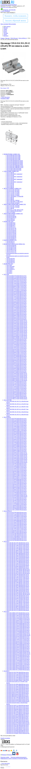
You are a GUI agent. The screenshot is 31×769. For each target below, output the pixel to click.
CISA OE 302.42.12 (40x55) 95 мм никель (16, 372)
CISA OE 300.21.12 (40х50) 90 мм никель (16, 308)
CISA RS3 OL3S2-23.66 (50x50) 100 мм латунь (17, 722)
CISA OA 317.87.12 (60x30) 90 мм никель (16, 509)
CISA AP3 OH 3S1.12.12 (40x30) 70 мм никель (17, 549)
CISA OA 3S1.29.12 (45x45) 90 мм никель (16, 527)
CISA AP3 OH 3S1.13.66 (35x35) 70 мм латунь (17, 545)
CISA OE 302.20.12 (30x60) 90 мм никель (16, 369)
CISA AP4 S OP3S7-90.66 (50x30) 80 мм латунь (17, 665)
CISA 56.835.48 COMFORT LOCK (14, 167)
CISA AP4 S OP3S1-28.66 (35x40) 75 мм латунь (17, 620)
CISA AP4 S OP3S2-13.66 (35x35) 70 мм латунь (17, 639)
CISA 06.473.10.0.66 (11, 233)
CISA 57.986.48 (10, 199)
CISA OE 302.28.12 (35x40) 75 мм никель (16, 353)
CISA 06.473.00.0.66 (11, 230)
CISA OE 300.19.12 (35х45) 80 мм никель (16, 295)
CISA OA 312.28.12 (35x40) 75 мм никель (16, 475)
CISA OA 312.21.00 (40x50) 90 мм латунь (16, 492)
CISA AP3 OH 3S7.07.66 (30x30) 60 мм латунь (17, 595)
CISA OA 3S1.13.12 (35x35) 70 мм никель (16, 519)
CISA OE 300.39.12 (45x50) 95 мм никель (16, 319)
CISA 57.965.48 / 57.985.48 (12, 200)
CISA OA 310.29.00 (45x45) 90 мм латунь (16, 439)
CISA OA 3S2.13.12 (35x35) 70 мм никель (16, 529)
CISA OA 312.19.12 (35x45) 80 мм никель (16, 483)
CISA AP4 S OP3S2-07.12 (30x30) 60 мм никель (18, 638)
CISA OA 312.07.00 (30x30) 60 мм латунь (16, 463)
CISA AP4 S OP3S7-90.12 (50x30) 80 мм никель (18, 667)
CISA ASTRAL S (10, 269)
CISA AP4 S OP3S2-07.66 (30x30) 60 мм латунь (17, 636)
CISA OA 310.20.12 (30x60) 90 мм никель (16, 446)
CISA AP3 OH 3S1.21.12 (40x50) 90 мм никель (17, 562)
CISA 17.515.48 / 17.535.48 (12, 207)
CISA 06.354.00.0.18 (11, 237)
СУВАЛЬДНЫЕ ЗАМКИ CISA (11, 171)
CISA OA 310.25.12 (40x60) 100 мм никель (16, 462)
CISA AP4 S (9, 271)
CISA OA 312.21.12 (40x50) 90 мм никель (16, 493)
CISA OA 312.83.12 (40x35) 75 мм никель (16, 478)
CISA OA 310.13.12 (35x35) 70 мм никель (16, 425)
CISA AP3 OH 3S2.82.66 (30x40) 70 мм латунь (17, 579)
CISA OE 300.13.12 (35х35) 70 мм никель (16, 282)
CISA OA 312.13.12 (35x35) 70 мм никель (16, 470)
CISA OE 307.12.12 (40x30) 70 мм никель (16, 388)
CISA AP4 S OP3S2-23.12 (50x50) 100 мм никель (18, 653)
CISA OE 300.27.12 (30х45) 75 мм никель (16, 290)
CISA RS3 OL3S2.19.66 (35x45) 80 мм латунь (17, 717)
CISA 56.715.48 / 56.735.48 (12, 189)
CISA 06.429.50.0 (10, 258)
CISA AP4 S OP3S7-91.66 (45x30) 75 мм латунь (17, 663)
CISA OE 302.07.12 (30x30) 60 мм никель (16, 340)
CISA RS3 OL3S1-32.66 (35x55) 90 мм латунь (17, 692)
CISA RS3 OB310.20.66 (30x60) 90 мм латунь (17, 694)
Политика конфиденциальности (18, 757)
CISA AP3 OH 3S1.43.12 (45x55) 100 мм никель (18, 573)
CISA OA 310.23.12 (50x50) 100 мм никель (16, 459)
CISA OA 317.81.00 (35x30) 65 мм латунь (16, 500)
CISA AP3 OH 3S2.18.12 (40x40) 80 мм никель (17, 586)
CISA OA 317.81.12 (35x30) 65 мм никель (16, 501)
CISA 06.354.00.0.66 (11, 236)
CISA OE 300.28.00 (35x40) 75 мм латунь (16, 286)
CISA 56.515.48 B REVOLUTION (14, 163)
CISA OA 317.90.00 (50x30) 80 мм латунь (16, 505)
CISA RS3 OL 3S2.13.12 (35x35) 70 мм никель (17, 708)
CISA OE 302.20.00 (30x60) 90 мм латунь (16, 368)
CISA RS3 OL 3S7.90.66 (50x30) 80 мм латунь (17, 730)
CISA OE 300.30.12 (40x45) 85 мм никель (16, 303)
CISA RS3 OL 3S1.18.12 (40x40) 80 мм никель (17, 685)
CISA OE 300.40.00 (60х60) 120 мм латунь (16, 336)
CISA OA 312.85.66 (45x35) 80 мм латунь (16, 484)
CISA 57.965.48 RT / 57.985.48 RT (14, 201)
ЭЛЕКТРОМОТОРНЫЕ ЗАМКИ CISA (13, 213)
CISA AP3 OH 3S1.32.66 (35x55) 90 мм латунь (17, 564)
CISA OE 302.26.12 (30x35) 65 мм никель (16, 343)
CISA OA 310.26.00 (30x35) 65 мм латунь (16, 421)
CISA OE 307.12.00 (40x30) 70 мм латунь (16, 386)
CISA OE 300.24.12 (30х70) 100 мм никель (16, 332)
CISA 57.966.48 (10, 197)
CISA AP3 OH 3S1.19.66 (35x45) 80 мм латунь (17, 556)
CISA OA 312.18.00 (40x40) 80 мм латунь (16, 479)
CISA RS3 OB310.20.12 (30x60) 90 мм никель (17, 696)
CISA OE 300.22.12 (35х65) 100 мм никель (16, 324)
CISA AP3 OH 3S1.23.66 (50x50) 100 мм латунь (17, 569)
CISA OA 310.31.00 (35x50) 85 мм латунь (16, 437)
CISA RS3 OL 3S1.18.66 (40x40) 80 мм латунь (17, 684)
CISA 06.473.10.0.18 (11, 234)
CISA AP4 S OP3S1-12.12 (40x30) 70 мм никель (18, 619)
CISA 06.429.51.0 (10, 259)
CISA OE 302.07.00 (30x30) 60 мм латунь (16, 339)
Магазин (5, 27)
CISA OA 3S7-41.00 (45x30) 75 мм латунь (16, 537)
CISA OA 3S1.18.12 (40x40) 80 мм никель (16, 521)
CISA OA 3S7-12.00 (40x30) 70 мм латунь (16, 536)
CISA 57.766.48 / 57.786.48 (12, 195)
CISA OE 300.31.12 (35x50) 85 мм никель (16, 300)
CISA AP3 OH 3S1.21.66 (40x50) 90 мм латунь (17, 561)
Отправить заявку (5, 98)
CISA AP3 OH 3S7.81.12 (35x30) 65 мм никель (17, 599)
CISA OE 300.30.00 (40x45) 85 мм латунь (16, 302)
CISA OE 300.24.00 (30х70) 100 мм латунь (16, 331)
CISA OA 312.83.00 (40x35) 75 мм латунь (16, 476)
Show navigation (4, 24)
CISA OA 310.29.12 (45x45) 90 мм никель (16, 441)
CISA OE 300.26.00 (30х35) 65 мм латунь (16, 278)
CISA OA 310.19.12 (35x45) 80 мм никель (16, 435)
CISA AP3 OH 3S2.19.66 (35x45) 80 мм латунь (17, 587)
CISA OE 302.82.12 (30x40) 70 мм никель (16, 351)
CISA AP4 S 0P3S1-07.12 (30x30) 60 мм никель (17, 614)
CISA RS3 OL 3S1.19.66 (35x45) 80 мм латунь (17, 686)
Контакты (5, 35)
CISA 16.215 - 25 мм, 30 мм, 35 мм (14, 209)
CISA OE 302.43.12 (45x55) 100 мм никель (16, 377)
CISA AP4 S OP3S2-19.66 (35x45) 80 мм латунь (17, 647)
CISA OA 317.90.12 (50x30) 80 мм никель (16, 507)
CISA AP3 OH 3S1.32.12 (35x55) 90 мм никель (17, 565)
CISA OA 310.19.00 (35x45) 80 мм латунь (16, 434)
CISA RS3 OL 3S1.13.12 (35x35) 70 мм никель (17, 676)
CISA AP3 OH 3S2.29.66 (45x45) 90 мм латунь (17, 590)
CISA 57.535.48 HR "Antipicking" (14, 182)
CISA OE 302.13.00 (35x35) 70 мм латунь (16, 347)
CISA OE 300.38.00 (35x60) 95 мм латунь (16, 315)
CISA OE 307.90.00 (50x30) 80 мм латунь (16, 392)
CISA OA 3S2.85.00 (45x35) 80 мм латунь (16, 530)
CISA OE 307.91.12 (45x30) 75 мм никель (16, 390)
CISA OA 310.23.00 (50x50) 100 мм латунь (16, 458)
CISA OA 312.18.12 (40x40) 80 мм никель (16, 480)
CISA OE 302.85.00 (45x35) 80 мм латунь (16, 360)
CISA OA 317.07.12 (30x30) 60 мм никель (16, 499)
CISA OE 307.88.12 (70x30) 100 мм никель (16, 398)
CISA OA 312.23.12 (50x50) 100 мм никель (16, 496)
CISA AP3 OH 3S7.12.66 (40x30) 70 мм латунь (17, 601)
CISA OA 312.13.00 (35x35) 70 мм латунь (16, 468)
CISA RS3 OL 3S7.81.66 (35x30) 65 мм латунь (17, 726)
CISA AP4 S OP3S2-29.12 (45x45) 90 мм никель (18, 651)
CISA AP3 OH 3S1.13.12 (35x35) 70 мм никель (17, 546)
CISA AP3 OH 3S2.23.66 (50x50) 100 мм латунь (17, 593)
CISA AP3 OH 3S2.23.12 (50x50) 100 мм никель (18, 594)
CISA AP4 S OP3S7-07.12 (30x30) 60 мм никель (18, 656)
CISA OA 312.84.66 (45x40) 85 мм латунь (16, 487)
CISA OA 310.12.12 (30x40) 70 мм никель (16, 427)
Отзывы (12, 4)
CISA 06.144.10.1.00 (11, 228)
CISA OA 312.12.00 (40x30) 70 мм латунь (16, 466)
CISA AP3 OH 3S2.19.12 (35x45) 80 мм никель (17, 589)
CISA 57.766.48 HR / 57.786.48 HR (14, 196)
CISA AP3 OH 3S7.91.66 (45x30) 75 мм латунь (17, 603)
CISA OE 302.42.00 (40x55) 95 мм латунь (16, 371)
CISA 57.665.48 (10, 185)
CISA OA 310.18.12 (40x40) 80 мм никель (16, 433)
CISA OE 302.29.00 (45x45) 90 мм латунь (16, 363)
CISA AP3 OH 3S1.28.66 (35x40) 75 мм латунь (17, 550)
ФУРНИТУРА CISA (8, 221)
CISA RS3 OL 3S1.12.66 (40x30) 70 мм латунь (17, 677)
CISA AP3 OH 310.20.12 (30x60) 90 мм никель (17, 568)
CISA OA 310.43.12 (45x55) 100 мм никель (16, 454)
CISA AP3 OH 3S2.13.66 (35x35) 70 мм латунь (17, 577)
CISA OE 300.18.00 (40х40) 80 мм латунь (16, 291)
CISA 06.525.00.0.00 (11, 216)
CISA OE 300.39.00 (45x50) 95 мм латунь (16, 318)
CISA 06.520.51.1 (10, 241)
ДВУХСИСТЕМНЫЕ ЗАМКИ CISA (12, 188)
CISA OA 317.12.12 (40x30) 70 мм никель (16, 504)
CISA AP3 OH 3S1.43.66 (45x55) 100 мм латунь (17, 571)
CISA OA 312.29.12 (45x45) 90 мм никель (16, 491)
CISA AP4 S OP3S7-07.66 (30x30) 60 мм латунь (17, 655)
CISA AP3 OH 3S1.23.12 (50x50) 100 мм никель (18, 570)
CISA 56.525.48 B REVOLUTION (14, 162)
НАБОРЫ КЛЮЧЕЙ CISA (10, 240)
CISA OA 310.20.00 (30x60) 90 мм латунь (16, 445)
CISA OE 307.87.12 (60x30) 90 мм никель (16, 396)
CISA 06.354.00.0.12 (11, 238)
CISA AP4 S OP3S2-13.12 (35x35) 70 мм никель (18, 640)
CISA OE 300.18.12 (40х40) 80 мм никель (16, 293)
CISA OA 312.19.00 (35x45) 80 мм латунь (16, 482)
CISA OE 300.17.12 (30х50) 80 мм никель (16, 298)
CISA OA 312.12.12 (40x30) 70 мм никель (16, 467)
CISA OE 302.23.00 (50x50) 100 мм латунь (16, 373)
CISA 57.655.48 (10, 183)
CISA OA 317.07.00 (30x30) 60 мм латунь (16, 497)
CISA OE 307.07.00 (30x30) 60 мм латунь (16, 381)
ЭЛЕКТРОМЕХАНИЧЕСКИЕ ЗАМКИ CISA (14, 204)
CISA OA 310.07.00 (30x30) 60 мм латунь (16, 418)
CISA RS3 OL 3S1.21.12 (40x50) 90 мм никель (17, 698)
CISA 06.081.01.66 (10, 224)
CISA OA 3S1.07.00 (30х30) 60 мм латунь (16, 512)
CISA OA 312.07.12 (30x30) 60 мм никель (16, 464)
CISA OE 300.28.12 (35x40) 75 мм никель (16, 287)
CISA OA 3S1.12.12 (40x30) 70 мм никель (16, 516)
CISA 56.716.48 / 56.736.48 (12, 191)
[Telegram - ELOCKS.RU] (9, 754)
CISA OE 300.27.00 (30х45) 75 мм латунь (16, 289)
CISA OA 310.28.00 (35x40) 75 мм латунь (16, 429)
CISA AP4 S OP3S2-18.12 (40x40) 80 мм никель (18, 646)
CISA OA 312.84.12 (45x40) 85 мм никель (16, 488)
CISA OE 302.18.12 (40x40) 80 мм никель (16, 356)
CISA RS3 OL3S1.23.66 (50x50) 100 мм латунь (17, 700)
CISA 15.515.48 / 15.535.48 (12, 205)
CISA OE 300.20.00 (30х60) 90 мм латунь (16, 312)
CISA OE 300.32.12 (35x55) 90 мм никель (16, 311)
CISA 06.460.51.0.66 (11, 248)
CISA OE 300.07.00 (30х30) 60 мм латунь (16, 275)
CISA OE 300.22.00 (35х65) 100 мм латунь (16, 323)
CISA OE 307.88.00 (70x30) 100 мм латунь (16, 397)
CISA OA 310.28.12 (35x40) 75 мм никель (16, 430)
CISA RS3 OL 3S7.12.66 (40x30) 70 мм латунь (17, 727)
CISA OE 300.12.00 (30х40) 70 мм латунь (16, 283)
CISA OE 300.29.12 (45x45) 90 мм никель (16, 306)
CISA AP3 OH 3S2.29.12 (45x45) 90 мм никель (17, 591)
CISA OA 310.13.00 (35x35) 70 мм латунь (16, 423)
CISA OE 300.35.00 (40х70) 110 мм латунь (16, 334)
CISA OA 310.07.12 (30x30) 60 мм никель (16, 419)
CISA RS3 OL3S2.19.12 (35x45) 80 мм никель (17, 718)
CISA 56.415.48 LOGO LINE (13, 158)
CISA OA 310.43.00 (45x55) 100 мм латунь (16, 452)
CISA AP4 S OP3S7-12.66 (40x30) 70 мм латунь (17, 660)
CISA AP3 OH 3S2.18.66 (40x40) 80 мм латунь (17, 585)
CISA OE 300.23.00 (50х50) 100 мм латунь (16, 326)
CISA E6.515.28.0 (10, 215)
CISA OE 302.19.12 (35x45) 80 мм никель (16, 359)
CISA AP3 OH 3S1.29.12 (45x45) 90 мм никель (17, 560)
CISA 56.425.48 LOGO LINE (13, 156)
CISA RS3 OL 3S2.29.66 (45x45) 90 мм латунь (17, 720)
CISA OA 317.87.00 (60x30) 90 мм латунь (16, 508)
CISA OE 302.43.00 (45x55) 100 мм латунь (16, 376)
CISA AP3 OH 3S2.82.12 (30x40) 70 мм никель (17, 581)
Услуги (5, 30)
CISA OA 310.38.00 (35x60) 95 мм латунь (16, 450)
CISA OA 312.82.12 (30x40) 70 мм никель (16, 472)
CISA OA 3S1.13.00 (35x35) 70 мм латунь (16, 517)
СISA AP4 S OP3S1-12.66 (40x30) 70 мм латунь (17, 618)
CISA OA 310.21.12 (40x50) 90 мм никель (16, 443)
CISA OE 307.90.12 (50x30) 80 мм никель (16, 393)
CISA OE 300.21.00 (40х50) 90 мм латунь (16, 307)
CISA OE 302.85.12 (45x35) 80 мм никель (16, 361)
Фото (15, 4)
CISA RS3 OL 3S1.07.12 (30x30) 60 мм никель (17, 673)
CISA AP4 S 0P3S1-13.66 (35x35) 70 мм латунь (17, 615)
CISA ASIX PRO (10, 266)
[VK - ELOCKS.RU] (13, 754)
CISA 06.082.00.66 (10, 222)
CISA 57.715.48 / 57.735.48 (12, 192)
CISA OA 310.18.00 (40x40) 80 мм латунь (16, 431)
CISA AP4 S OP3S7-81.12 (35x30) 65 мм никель (18, 659)
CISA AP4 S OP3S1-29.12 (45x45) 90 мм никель (18, 630)
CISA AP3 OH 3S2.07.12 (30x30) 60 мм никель (17, 575)
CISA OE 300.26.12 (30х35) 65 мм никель (16, 279)
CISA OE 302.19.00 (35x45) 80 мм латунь (16, 357)
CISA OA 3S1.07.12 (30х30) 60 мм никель (16, 513)
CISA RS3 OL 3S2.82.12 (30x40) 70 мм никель (17, 710)
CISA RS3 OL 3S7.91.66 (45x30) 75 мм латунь (17, 729)
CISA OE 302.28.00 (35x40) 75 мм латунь (16, 352)
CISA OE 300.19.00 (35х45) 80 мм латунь (16, 294)
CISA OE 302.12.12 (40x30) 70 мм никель (16, 345)
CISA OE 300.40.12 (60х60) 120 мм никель (16, 337)
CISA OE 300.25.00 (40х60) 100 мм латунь (16, 328)
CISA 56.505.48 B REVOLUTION (14, 160)
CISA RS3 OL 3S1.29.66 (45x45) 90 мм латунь (17, 689)
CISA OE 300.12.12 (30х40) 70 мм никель (16, 285)
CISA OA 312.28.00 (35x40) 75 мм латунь (16, 474)
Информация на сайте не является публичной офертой (14, 758)
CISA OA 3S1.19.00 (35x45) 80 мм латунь (16, 523)
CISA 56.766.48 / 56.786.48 (12, 203)
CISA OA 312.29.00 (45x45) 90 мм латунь (16, 490)
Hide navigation (12, 24)
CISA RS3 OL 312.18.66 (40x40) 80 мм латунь (17, 714)
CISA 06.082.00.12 (10, 225)
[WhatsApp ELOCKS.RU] (2, 9)
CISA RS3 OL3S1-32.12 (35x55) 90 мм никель (17, 693)
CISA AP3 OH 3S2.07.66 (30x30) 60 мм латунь (17, 574)
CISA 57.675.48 (10, 184)
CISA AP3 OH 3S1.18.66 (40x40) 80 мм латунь (17, 553)
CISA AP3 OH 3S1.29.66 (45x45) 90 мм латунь (17, 558)
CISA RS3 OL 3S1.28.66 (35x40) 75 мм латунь (17, 680)
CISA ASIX (9, 265)
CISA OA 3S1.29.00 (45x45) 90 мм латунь (16, 525)
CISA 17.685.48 (10, 208)
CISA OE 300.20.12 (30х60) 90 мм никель (16, 314)
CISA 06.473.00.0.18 (11, 232)
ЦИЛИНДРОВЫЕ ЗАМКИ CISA (11, 154)
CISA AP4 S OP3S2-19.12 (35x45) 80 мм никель (18, 648)
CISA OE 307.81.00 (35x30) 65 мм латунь (16, 384)
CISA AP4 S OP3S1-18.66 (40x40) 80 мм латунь (17, 623)
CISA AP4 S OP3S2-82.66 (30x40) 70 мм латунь (17, 642)
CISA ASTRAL (10, 267)
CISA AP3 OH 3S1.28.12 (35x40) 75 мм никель (17, 552)
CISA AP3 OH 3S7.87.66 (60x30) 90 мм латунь (17, 608)
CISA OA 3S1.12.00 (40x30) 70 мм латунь (16, 515)
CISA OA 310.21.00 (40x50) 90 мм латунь (16, 442)
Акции (5, 34)
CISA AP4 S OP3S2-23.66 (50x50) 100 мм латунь (18, 652)
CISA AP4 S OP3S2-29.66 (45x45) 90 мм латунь (17, 649)
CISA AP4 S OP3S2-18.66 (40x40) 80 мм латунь (17, 644)
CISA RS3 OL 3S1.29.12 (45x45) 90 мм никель (17, 690)
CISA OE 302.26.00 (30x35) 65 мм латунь (16, 341)
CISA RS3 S (9, 273)
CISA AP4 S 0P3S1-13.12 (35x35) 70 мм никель (17, 616)
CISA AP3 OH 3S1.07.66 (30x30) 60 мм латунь (17, 542)
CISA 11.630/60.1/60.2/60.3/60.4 (14, 211)
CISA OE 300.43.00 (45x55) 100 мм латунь (16, 320)
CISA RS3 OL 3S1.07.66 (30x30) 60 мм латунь (17, 672)
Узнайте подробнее (5, 738)
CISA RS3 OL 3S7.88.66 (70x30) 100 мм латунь (17, 733)
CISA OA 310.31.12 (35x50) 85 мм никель (16, 438)
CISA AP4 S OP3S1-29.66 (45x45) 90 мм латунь (17, 628)
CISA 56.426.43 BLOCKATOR (13, 168)
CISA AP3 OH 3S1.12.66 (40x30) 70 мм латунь (17, 548)
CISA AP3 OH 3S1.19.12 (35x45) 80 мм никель (17, 557)
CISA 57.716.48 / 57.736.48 (12, 193)
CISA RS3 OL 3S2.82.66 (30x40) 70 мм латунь (17, 709)
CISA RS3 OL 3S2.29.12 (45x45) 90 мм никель (17, 721)
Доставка (5, 33)
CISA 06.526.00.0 (10, 220)
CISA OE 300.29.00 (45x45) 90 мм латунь (16, 304)
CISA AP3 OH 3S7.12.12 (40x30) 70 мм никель (17, 602)
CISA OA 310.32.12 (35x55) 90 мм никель (16, 449)
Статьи (8, 4)
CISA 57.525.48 (10, 178)
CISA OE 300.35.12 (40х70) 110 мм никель (16, 335)
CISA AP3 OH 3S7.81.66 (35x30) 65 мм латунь (17, 598)
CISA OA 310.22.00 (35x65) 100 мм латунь (16, 455)
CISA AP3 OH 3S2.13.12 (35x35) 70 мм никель (17, 578)
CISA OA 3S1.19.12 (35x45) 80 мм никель (16, 524)
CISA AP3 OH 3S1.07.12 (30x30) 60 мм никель (17, 544)
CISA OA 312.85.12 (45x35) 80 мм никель (16, 486)
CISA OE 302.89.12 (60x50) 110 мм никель (16, 380)
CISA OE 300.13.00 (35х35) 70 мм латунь (16, 281)
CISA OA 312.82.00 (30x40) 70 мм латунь (16, 471)
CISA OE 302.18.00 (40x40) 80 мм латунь (16, 355)
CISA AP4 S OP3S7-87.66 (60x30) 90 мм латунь (17, 668)
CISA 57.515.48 (10, 175)
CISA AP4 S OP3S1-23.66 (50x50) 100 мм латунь (18, 634)
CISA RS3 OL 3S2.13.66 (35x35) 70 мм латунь (17, 706)
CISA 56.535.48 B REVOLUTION (14, 164)
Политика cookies (5, 757)
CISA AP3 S (9, 270)
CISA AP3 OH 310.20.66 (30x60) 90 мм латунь (17, 566)
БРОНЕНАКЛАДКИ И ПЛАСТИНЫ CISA (14, 244)
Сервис (5, 29)
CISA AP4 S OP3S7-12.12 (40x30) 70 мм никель (18, 661)
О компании (4, 4)
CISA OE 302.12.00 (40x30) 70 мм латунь (16, 344)
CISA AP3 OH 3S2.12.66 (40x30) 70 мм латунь (17, 582)
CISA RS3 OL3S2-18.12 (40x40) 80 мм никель (17, 716)
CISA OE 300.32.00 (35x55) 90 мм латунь (16, 310)
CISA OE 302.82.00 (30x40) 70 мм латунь (16, 349)
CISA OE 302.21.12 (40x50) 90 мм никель (16, 367)
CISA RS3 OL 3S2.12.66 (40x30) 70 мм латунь (17, 712)
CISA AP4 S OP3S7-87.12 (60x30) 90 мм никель (18, 669)
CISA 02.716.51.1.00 (11, 250)
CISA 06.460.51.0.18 (11, 249)
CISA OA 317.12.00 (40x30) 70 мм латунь (16, 503)
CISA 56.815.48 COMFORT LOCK (14, 166)
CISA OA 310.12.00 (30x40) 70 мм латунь (16, 426)
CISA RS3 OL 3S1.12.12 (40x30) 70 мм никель (17, 679)
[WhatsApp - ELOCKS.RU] (3, 754)
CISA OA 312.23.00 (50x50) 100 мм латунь (16, 495)
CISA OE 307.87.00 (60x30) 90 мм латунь (16, 394)
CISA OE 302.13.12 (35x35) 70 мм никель (16, 348)
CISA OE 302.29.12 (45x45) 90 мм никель (16, 364)
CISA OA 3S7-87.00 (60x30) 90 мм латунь (16, 540)
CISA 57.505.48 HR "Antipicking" (14, 174)
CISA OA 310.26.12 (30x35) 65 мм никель (16, 422)
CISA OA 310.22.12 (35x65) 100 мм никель (16, 456)
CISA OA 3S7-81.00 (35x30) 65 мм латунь (16, 534)
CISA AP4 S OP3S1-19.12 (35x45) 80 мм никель (18, 627)
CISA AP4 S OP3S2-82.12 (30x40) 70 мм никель (18, 643)
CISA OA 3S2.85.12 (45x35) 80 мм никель (16, 532)
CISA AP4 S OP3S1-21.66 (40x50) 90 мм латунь (17, 631)
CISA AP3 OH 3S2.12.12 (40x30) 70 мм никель (17, 583)
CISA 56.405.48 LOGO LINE (13, 155)
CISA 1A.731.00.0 (10, 212)
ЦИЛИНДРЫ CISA (8, 263)
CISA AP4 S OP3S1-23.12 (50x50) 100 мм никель (18, 635)
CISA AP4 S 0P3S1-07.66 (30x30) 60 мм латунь (17, 612)
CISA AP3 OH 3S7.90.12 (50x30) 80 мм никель (17, 607)
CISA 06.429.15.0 (10, 262)
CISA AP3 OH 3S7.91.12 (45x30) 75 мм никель (17, 605)
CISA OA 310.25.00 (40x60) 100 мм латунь (16, 460)
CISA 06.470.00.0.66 (11, 245)
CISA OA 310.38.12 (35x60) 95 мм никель (16, 451)
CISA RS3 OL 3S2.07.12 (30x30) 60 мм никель (17, 705)
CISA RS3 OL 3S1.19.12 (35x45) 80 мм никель (17, 688)
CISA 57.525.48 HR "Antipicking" (14, 179)
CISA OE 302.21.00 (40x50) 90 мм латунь (16, 365)
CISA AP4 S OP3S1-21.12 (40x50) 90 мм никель (18, 632)
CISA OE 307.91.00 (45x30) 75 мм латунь (16, 389)
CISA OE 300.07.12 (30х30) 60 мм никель (16, 277)
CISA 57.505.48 (10, 172)
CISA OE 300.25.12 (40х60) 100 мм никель (16, 330)
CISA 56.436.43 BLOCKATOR (13, 170)
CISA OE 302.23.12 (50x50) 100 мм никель (16, 375)
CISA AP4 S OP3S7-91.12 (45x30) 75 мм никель (18, 664)
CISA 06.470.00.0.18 (11, 246)
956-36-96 (5, 11)
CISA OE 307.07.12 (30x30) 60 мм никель (16, 382)
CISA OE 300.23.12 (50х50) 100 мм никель (16, 327)
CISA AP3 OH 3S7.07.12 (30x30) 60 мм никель (17, 597)
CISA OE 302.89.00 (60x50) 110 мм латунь (16, 378)
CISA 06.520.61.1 (10, 242)
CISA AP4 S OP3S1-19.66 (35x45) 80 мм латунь (17, 626)
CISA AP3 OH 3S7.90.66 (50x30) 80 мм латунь (17, 606)
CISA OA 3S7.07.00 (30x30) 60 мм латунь (16, 533)
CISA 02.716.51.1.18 (11, 252)
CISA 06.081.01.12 (10, 226)
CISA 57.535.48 (10, 180)
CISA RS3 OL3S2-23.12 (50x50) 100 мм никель (17, 723)
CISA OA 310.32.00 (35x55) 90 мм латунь (16, 447)
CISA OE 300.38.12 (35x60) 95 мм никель (16, 316)
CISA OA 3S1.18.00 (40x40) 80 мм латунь (16, 520)
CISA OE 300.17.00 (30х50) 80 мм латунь (16, 297)
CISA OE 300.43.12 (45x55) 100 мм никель (16, 322)
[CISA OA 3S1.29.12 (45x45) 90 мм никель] (14, 78)
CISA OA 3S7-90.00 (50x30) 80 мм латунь (16, 538)
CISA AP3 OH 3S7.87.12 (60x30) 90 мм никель (17, 610)
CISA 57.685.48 (10, 187)
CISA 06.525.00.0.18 (11, 217)
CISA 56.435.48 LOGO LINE (13, 159)
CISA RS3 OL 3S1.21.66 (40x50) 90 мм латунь (17, 697)
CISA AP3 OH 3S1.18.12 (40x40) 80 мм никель (17, 554)
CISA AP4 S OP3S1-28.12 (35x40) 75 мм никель (18, 622)
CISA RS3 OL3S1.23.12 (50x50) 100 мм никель (17, 701)
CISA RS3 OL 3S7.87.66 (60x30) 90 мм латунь (17, 731)
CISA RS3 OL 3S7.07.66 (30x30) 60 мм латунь (17, 725)
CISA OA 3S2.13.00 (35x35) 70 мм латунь (16, 528)
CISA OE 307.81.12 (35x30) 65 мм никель (16, 385)
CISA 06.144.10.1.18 (11, 229)
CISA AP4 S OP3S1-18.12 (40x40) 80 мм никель (18, 624)
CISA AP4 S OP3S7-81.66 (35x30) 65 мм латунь (17, 657)
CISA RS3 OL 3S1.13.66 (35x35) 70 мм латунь (17, 675)
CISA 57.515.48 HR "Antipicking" (14, 176)
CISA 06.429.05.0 (10, 261)
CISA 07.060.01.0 (10, 219)
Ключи (5, 31)
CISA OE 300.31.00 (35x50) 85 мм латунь (16, 299)
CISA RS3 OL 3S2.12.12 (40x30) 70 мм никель (17, 713)
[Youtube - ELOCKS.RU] (17, 754)
